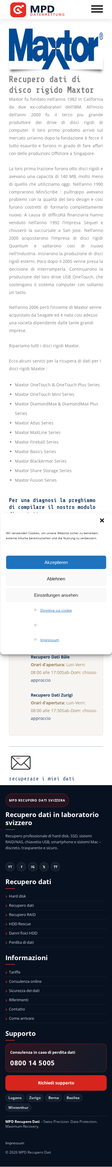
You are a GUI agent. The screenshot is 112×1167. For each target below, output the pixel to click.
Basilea (73, 1097)
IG (33, 866)
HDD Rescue (20, 923)
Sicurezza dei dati (24, 990)
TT (55, 866)
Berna (53, 1097)
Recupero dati (21, 905)
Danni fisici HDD (23, 933)
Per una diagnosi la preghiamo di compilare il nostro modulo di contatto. (52, 507)
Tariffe (14, 972)
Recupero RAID (22, 914)
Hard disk (17, 896)
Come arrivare (21, 1018)
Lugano (15, 1097)
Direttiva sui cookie (56, 610)
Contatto (17, 1009)
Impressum (49, 639)
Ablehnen (56, 578)
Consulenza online (25, 981)
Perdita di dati (21, 942)
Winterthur (18, 1107)
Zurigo (35, 1097)
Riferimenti (18, 999)
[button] (102, 520)
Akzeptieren (56, 562)
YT (10, 866)
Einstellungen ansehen (56, 595)
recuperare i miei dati (42, 779)
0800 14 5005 (32, 1063)
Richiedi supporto (56, 1083)
